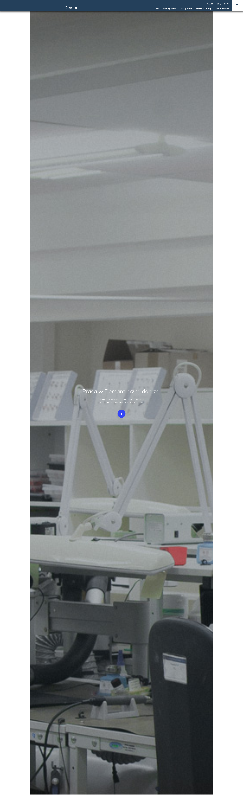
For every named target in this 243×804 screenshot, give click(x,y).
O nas (156, 8)
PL (225, 4)
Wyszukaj (237, 5)
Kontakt (210, 4)
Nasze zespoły (222, 8)
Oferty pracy (186, 8)
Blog (219, 4)
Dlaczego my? (169, 8)
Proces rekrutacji (203, 8)
